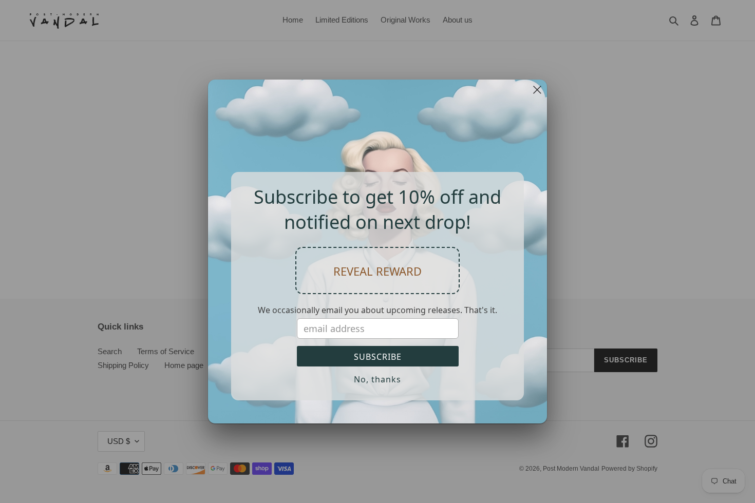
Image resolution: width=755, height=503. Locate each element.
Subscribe (378, 356)
